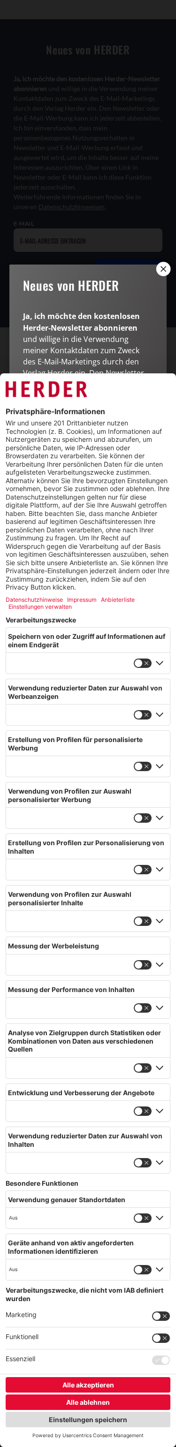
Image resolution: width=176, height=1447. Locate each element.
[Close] (162, 269)
